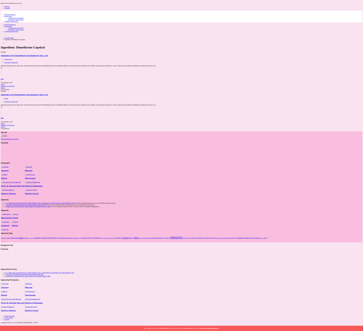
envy (79, 238)
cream (44, 238)
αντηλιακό (219, 238)
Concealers (31, 238)
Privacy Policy (9, 318)
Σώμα (6, 98)
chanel (8, 238)
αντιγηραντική (226, 238)
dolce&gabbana (61, 238)
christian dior (14, 238)
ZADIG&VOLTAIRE (202, 238)
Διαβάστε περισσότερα (8, 86)
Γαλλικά (15, 218)
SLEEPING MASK (187, 238)
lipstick (126, 238)
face (100, 238)
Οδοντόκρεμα (30, 178)
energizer (75, 238)
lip (122, 238)
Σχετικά (7, 319)
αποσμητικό (233, 238)
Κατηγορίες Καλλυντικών (16, 20)
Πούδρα (211, 238)
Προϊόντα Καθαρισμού (34, 186)
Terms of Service (10, 316)
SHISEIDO (176, 237)
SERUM (168, 238)
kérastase (111, 238)
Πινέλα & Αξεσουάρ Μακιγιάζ (12, 186)
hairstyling (106, 238)
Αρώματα (5, 171)
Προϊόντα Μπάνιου (8, 194)
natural (150, 238)
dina (2, 118)
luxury (131, 238)
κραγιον (257, 238)
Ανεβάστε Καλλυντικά (11, 21)
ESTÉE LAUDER (92, 238)
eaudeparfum (69, 238)
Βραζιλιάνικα (6, 218)
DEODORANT (52, 238)
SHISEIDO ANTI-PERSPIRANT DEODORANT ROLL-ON (24, 56)
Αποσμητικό (8, 59)
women (194, 238)
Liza (2, 79)
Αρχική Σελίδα (9, 38)
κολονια (252, 238)
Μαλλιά (4, 178)
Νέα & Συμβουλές (10, 14)
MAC (136, 237)
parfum (154, 238)
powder (159, 238)
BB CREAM (3, 238)
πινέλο (262, 238)
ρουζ (265, 238)
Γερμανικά (5, 226)
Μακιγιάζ (28, 171)
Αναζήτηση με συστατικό (16, 18)
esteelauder (84, 238)
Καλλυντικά (8, 16)
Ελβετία (15, 226)
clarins (21, 238)
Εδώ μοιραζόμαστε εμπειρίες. (10, 139)
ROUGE (164, 238)
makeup (141, 238)
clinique (26, 238)
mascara (145, 238)
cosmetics (37, 238)
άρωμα (215, 238)
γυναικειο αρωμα (243, 238)
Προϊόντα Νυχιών (32, 194)
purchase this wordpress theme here (209, 328)
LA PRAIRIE (117, 238)
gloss (103, 238)
